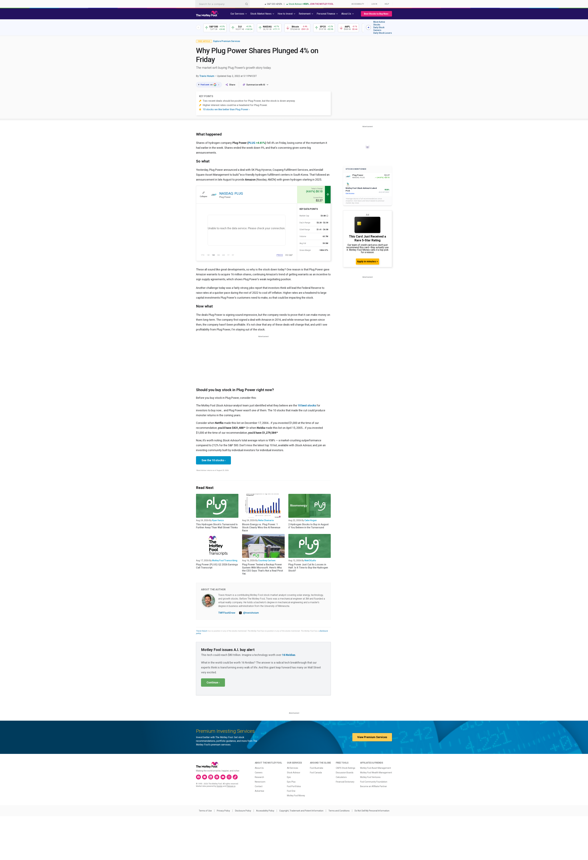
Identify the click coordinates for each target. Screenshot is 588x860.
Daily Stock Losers (382, 33)
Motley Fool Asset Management (375, 768)
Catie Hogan (310, 520)
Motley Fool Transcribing (224, 560)
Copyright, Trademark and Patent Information (301, 810)
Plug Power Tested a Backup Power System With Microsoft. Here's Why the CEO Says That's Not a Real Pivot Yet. (262, 569)
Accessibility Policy (265, 810)
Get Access (350, 193)
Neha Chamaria (266, 520)
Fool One (291, 791)
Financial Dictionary (345, 782)
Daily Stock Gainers (378, 28)
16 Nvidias (288, 654)
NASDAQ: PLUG (231, 193)
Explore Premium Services (226, 41)
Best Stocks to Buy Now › (376, 14)
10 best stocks (307, 405)
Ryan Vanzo (218, 520)
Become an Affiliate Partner (373, 786)
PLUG (251, 142)
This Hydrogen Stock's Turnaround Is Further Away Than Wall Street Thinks (217, 526)
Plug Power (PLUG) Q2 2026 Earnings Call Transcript (217, 566)
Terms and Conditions (339, 810)
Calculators (341, 777)
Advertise (259, 791)
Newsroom (260, 782)
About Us (259, 768)
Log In (374, 4)
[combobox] (222, 4)
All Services (292, 768)
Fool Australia (316, 768)
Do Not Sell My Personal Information (372, 810)
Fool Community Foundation (373, 782)
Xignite (219, 786)
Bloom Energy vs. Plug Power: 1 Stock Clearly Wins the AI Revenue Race (261, 527)
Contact (258, 786)
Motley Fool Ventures (370, 777)
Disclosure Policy (243, 810)
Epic (289, 777)
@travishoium (251, 612)
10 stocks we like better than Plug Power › (226, 109)
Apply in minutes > (367, 261)
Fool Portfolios (294, 786)
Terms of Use (205, 810)
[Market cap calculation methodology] (327, 216)
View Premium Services (372, 737)
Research (259, 777)
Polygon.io (231, 786)
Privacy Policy (223, 810)
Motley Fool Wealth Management (376, 772)
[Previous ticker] (198, 27)
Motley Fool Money (296, 795)
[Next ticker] (368, 27)
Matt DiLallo (310, 560)
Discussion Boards (344, 772)
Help (387, 4)
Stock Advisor (293, 772)
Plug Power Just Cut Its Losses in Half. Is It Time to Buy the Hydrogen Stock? (308, 567)
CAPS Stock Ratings (345, 768)
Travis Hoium (206, 76)
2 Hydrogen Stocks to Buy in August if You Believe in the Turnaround (308, 526)
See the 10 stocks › (213, 460)
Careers (258, 772)
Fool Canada (316, 772)
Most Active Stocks (379, 23)
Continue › (213, 682)
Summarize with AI (255, 84)
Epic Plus (291, 782)
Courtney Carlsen (266, 560)
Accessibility (357, 4)
